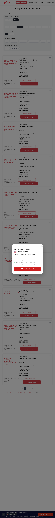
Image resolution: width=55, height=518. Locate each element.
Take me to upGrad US (27, 269)
